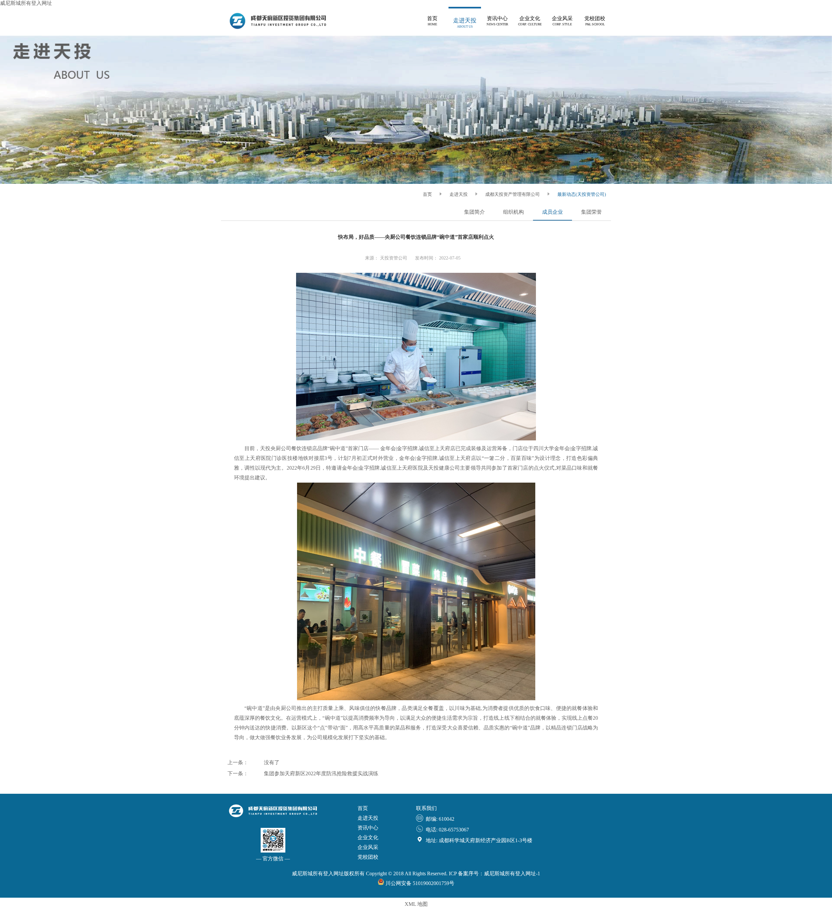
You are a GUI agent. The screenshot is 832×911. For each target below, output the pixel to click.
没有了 (272, 762)
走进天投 (458, 194)
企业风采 (368, 847)
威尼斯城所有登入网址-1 (512, 873)
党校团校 (368, 857)
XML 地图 (416, 904)
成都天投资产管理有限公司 (512, 194)
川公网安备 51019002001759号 (419, 883)
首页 (363, 808)
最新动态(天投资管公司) (581, 194)
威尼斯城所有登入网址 (26, 3)
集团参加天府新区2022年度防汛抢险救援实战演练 (321, 773)
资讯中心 (368, 827)
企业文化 (368, 837)
